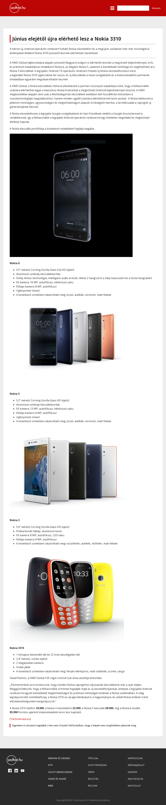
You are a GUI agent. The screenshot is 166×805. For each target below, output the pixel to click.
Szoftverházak (97, 765)
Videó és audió (57, 778)
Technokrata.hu (20, 719)
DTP (50, 765)
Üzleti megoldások (60, 772)
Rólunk (92, 785)
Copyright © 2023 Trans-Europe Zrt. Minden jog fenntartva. (83, 800)
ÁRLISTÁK (93, 778)
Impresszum (135, 758)
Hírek (91, 772)
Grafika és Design (59, 758)
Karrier (132, 772)
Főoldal (93, 758)
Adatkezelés (135, 778)
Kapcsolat (134, 785)
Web (50, 785)
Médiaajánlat (136, 765)
